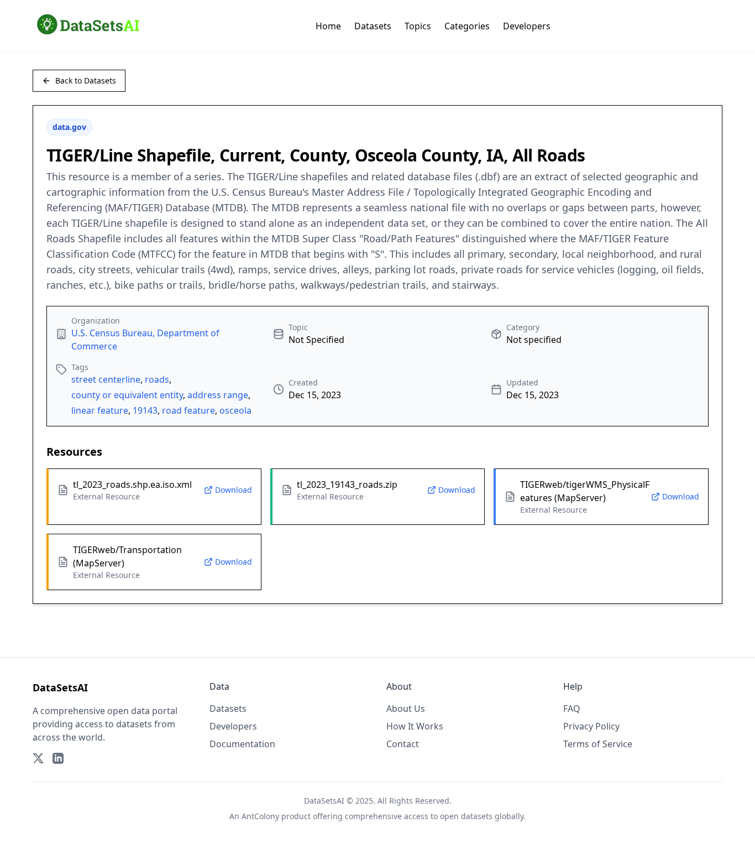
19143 (145, 410)
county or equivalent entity (127, 395)
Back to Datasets (85, 80)
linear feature (99, 410)
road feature (188, 410)
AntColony (260, 816)
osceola (235, 410)
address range (217, 395)
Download (233, 489)
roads (157, 379)
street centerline (105, 379)
